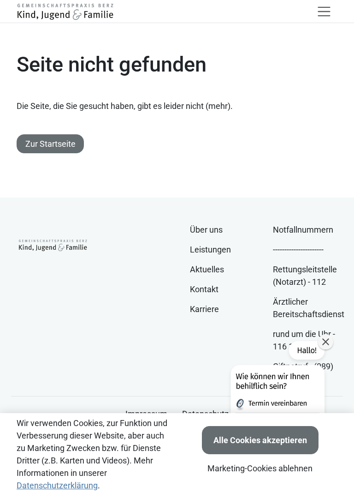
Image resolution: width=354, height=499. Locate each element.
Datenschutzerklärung (57, 485)
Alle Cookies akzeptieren (260, 440)
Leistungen (210, 249)
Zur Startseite (50, 144)
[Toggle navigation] (324, 11)
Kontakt (204, 289)
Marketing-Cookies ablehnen (260, 468)
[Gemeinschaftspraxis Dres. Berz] (65, 11)
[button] (276, 400)
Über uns (206, 229)
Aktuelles (207, 269)
